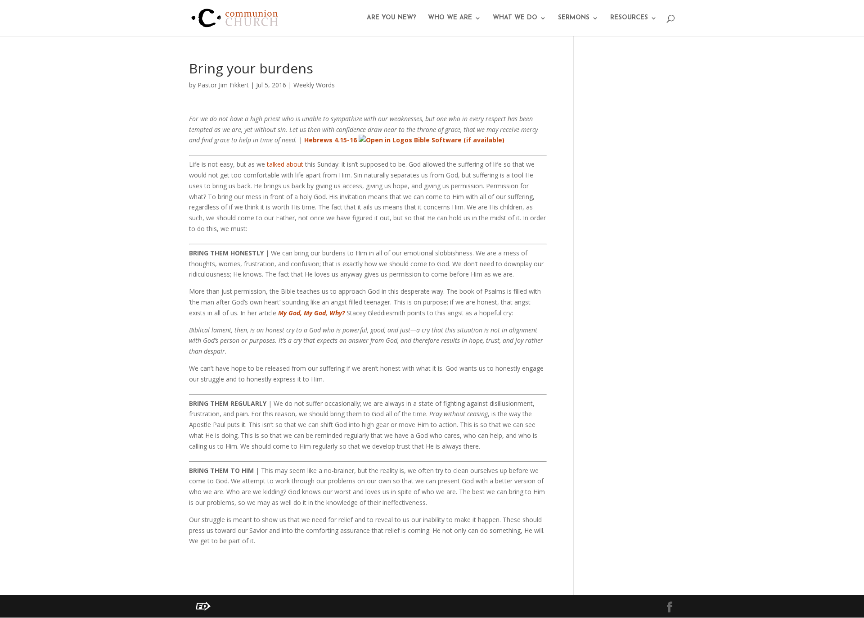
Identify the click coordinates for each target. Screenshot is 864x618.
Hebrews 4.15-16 (330, 140)
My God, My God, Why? (311, 313)
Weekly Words (314, 85)
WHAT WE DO (515, 18)
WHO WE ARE (450, 18)
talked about (285, 164)
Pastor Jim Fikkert (223, 85)
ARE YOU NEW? (391, 18)
